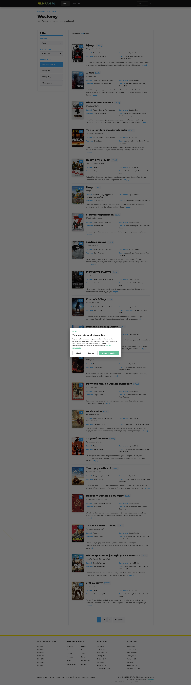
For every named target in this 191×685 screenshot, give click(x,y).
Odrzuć (78, 353)
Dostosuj (91, 353)
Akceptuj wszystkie (108, 353)
